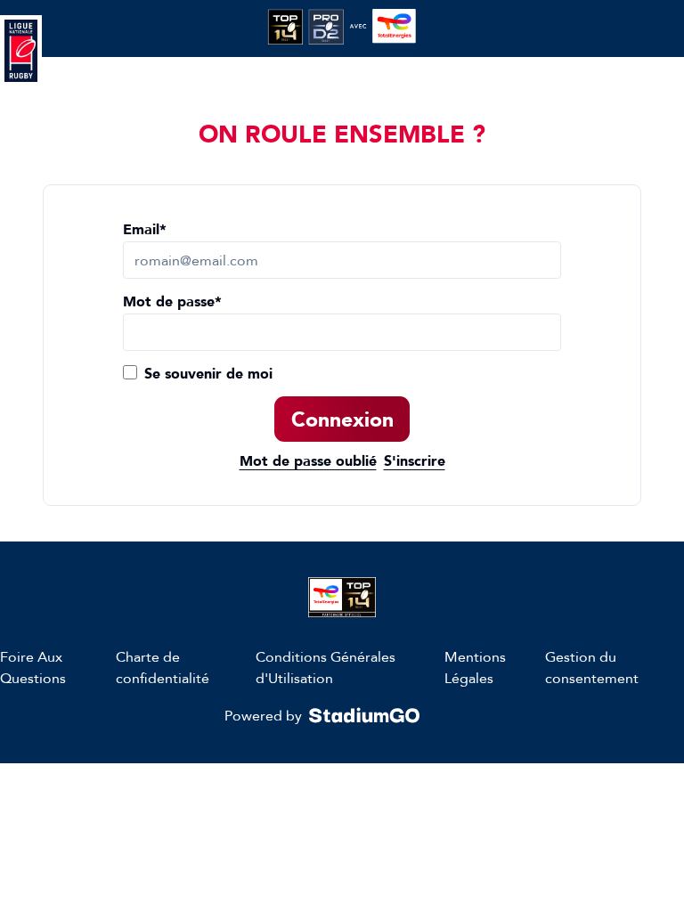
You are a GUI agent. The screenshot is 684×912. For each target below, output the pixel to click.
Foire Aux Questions (33, 667)
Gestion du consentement (592, 667)
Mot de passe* (172, 301)
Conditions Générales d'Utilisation (325, 667)
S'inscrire (414, 460)
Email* (145, 229)
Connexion (342, 419)
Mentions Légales (475, 667)
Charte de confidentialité (162, 667)
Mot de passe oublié (308, 460)
